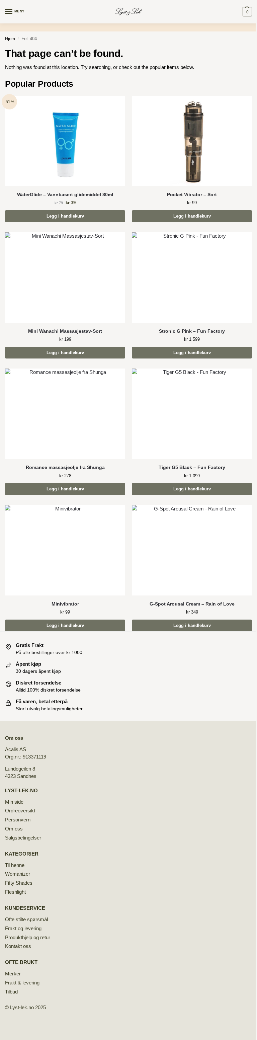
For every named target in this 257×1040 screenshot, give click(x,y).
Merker (13, 973)
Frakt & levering (22, 982)
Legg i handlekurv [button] (65, 216)
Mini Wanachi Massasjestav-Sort (65, 331)
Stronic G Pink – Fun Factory (192, 331)
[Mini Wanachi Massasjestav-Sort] (65, 277)
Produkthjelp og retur (27, 937)
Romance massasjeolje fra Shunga (65, 467)
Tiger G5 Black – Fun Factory (192, 467)
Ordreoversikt (20, 810)
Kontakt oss (18, 946)
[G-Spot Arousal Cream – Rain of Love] (192, 550)
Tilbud (11, 991)
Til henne (14, 865)
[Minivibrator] (65, 550)
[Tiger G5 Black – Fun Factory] (192, 414)
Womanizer (17, 874)
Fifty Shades (18, 883)
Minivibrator (65, 604)
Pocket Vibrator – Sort (192, 194)
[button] (246, 11)
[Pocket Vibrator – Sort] (192, 141)
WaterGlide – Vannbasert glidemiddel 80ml (65, 194)
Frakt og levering (23, 928)
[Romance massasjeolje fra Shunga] (65, 414)
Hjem (10, 38)
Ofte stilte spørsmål (26, 919)
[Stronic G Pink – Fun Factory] (192, 277)
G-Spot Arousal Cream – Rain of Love (192, 604)
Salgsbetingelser (23, 838)
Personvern (17, 819)
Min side (14, 802)
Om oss (14, 828)
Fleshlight (15, 892)
